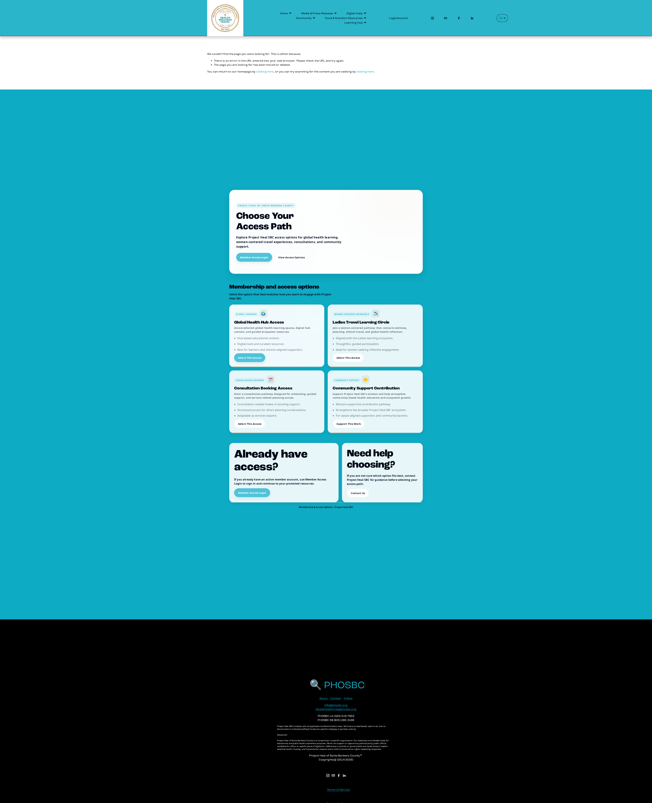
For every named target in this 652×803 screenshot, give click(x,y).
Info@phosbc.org (336, 705)
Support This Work (349, 423)
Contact (335, 698)
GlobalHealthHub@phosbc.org (336, 709)
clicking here (265, 71)
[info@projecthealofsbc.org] (445, 18)
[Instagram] (432, 18)
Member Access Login (254, 257)
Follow (348, 698)
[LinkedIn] (472, 18)
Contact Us (358, 493)
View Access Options (291, 257)
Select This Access (249, 357)
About (323, 698)
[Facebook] (458, 18)
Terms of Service (338, 789)
